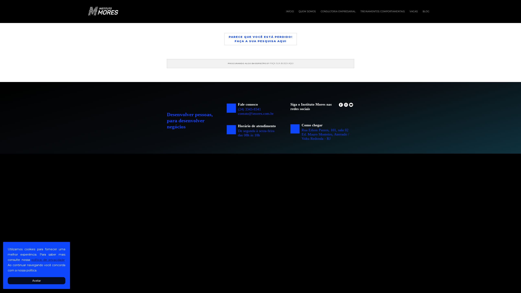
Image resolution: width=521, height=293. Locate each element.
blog (426, 11)
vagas (414, 11)
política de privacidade (48, 260)
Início (290, 11)
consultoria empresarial (338, 11)
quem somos (307, 11)
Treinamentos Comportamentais (383, 11)
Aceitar (36, 280)
